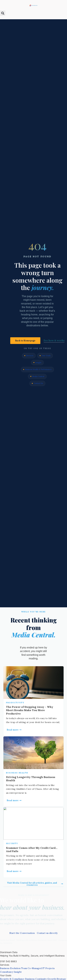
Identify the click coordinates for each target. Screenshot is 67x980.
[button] (2, 13)
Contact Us (38, 383)
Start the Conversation (22, 933)
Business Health (17, 773)
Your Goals (45, 355)
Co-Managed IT (36, 968)
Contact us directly (47, 933)
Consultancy (6, 971)
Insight (38, 362)
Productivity (15, 702)
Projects (50, 968)
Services (29, 355)
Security (12, 843)
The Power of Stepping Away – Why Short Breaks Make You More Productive (29, 710)
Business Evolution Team (13, 968)
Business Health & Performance (38, 369)
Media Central (38, 376)
